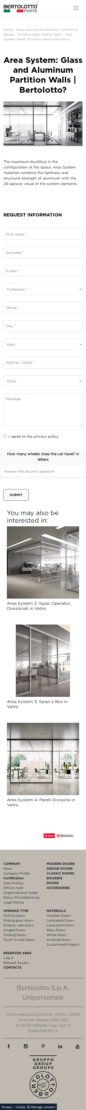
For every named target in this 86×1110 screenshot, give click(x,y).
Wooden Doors (59, 915)
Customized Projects (63, 944)
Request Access (16, 962)
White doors (57, 934)
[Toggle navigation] (76, 8)
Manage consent (43, 1107)
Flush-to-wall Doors (19, 939)
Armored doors (59, 939)
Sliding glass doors (18, 920)
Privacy (7, 1107)
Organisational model (20, 892)
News (7, 868)
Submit (16, 494)
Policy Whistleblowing (21, 897)
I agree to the (33, 436)
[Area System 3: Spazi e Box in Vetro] (43, 661)
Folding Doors (14, 934)
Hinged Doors (14, 930)
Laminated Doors (60, 920)
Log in (8, 957)
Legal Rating (13, 902)
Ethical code (13, 887)
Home (8, 29)
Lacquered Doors (60, 925)
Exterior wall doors (18, 925)
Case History (13, 883)
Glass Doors (56, 930)
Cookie (20, 1107)
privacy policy (46, 436)
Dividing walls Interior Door (40, 34)
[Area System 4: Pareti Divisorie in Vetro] (43, 759)
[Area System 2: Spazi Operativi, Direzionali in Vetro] (43, 562)
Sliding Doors (14, 915)
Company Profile (16, 873)
